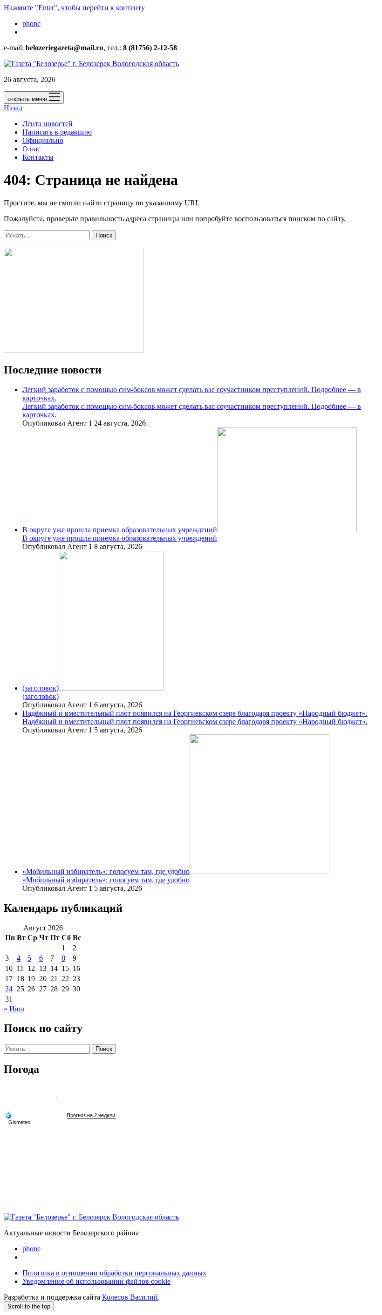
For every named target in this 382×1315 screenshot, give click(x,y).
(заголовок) (40, 688)
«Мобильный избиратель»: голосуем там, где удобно (106, 871)
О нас (31, 149)
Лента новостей (47, 124)
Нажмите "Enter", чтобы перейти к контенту (74, 8)
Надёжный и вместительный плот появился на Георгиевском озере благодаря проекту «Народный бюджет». (195, 713)
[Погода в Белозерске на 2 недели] (91, 1115)
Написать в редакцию (57, 132)
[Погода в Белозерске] (61, 1101)
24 (9, 989)
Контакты (38, 157)
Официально (42, 140)
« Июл (14, 1009)
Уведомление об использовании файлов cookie (96, 1281)
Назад (13, 108)
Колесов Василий (130, 1297)
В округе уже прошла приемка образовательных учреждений (119, 530)
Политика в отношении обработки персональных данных (114, 1273)
